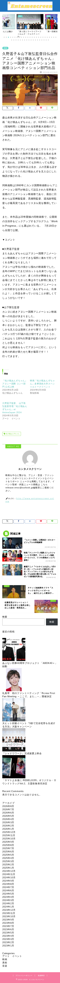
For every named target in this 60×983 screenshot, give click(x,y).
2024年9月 (8, 880)
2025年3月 (8, 861)
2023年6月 (8, 929)
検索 (4, 616)
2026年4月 (8, 819)
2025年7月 (8, 848)
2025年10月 (9, 838)
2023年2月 (8, 942)
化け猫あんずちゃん (12, 434)
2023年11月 (8, 913)
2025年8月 (8, 845)
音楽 (4, 965)
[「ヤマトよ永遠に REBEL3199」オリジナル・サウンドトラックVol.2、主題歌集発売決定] (13, 767)
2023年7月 (8, 926)
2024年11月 (8, 874)
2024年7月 (8, 887)
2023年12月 (9, 910)
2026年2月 (8, 825)
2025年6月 (8, 851)
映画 (5, 48)
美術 (4, 962)
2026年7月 (8, 809)
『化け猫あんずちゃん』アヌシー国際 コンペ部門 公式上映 (14, 383)
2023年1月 (8, 945)
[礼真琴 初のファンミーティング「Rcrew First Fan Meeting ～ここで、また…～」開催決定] (13, 680)
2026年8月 (8, 806)
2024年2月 (8, 903)
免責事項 (41, 975)
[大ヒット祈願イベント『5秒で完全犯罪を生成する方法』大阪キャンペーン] (13, 710)
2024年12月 (9, 871)
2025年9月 (8, 841)
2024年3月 (8, 900)
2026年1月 (8, 829)
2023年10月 (9, 916)
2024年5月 (8, 893)
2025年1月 (8, 867)
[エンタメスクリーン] (30, 8)
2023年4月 (8, 936)
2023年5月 (8, 932)
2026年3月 (8, 822)
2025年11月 (8, 835)
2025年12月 (9, 832)
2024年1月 (8, 906)
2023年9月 (8, 919)
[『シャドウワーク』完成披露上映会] (13, 740)
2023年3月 (8, 939)
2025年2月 (8, 864)
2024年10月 (9, 877)
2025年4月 (8, 858)
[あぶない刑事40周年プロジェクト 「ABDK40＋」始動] (13, 650)
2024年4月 (8, 897)
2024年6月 (8, 890)
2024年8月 (8, 884)
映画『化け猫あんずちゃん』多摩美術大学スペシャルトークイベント (42, 383)
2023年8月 (8, 923)
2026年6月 (8, 812)
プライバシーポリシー (24, 975)
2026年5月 (8, 816)
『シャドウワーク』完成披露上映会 (22, 753)
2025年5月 (8, 854)
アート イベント (12, 956)
